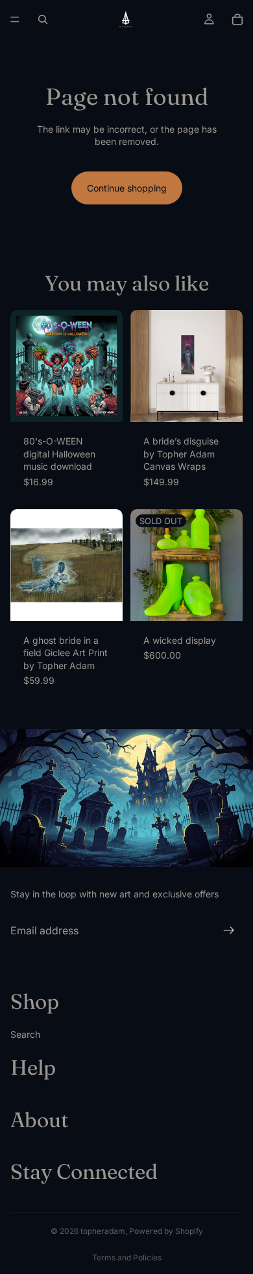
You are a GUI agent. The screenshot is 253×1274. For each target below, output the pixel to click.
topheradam (102, 1231)
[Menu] (15, 19)
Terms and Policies (127, 1257)
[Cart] (237, 19)
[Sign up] (229, 930)
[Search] (43, 19)
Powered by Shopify (166, 1231)
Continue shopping (127, 187)
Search (25, 1033)
